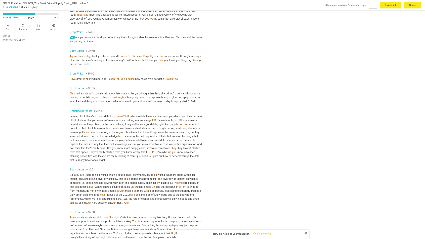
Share (412, 5)
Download (390, 5)
